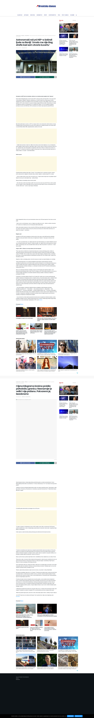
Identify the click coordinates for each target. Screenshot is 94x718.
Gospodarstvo (52, 15)
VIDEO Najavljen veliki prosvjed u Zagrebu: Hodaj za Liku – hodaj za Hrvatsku (36, 331)
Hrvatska (32, 15)
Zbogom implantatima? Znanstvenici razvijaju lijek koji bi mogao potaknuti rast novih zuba (68, 30)
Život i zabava (65, 15)
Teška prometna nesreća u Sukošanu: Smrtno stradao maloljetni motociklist (63, 54)
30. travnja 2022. (18, 47)
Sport (45, 15)
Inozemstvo (39, 15)
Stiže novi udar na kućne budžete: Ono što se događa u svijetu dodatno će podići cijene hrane (46, 319)
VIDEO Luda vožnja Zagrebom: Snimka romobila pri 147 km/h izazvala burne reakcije (47, 615)
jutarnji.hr (40, 300)
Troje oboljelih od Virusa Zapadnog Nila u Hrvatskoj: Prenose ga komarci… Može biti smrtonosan (50, 629)
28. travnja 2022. (18, 396)
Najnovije (19, 15)
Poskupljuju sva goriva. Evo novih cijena (24, 318)
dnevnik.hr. (18, 596)
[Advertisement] (36, 27)
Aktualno (26, 15)
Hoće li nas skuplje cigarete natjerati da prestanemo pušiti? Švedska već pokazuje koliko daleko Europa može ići (50, 332)
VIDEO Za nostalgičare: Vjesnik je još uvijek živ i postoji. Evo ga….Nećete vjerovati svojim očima (36, 629)
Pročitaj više (78, 716)
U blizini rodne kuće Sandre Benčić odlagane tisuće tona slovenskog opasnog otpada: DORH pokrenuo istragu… (21, 332)
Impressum (18, 679)
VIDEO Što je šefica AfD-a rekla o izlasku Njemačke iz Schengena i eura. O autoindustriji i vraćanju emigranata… (73, 55)
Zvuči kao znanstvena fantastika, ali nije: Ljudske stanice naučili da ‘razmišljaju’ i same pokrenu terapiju (63, 42)
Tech (59, 15)
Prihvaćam (70, 716)
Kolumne (72, 15)
